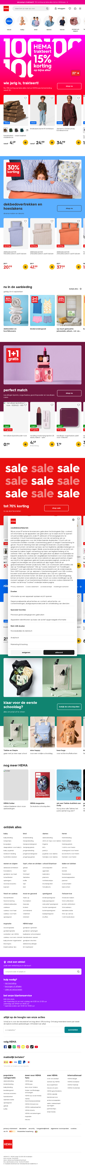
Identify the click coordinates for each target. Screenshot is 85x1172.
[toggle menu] (80, 8)
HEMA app (29, 1081)
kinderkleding (28, 838)
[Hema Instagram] (18, 1046)
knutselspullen (47, 884)
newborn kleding (10, 854)
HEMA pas (28, 1084)
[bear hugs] (69, 735)
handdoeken (8, 1096)
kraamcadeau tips (10, 947)
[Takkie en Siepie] (16, 735)
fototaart (26, 874)
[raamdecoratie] (69, 314)
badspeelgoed (47, 914)
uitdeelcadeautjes (10, 904)
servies (64, 868)
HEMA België (72, 1079)
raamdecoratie (9, 1100)
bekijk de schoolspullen (42, 690)
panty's (45, 850)
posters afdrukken (68, 904)
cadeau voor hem (10, 914)
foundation (27, 901)
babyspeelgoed (48, 901)
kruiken (25, 907)
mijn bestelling (10, 983)
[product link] (16, 110)
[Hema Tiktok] (31, 1046)
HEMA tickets (30, 1110)
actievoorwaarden (53, 1100)
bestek (64, 871)
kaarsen (6, 887)
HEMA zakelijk (52, 1094)
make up (26, 898)
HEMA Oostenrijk (74, 1088)
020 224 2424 (9, 999)
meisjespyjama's (28, 847)
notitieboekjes (47, 880)
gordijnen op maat (10, 874)
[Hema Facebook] (5, 1046)
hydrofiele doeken (10, 857)
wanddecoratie (67, 910)
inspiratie (28, 1116)
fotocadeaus (66, 907)
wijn (24, 884)
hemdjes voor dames (50, 857)
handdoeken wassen (30, 937)
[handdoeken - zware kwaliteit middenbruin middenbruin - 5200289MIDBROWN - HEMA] (6, 130)
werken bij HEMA (53, 1082)
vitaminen (26, 914)
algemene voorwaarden (60, 1128)
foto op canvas (67, 914)
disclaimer (23, 1128)
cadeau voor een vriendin (13, 937)
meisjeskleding (28, 841)
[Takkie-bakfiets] (69, 790)
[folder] (16, 790)
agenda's (45, 871)
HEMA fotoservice (31, 1104)
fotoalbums (46, 887)
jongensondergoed (30, 854)
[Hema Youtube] (36, 1046)
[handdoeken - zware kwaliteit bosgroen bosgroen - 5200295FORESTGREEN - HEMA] (11, 130)
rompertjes (7, 841)
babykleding (8, 838)
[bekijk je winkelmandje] (75, 8)
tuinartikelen (8, 877)
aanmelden (73, 1030)
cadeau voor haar (10, 910)
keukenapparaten (68, 877)
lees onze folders (31, 1087)
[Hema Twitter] (9, 1046)
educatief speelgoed (50, 904)
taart (24, 871)
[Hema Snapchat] (23, 1046)
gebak (25, 868)
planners (45, 877)
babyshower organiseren (12, 940)
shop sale (42, 491)
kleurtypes (7, 944)
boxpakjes (7, 844)
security (32, 1128)
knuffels (45, 917)
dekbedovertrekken (11, 868)
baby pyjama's (9, 850)
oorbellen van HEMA (11, 934)
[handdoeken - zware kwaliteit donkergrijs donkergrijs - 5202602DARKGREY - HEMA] (17, 130)
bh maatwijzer (28, 947)
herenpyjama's (67, 844)
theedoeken (66, 874)
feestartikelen (9, 898)
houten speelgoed (49, 907)
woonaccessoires (10, 884)
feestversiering (9, 901)
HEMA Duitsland (73, 1082)
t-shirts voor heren (68, 847)
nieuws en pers (52, 1088)
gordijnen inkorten (29, 940)
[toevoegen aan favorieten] (25, 98)
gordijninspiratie (9, 931)
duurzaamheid (52, 1085)
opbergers (7, 880)
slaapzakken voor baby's (12, 847)
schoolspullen (47, 868)
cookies (73, 1128)
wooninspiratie (9, 928)
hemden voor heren (69, 857)
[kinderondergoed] (42, 314)
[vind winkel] (78, 971)
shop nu (42, 69)
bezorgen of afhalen (13, 986)
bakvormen (66, 887)
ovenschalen (66, 884)
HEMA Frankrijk (73, 1085)
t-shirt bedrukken (68, 917)
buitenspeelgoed (48, 910)
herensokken (66, 841)
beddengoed (8, 1090)
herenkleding (66, 838)
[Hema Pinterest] (27, 1046)
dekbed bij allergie (30, 944)
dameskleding (47, 838)
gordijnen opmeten (30, 928)
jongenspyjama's (29, 857)
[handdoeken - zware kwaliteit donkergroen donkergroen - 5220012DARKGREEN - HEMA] (22, 130)
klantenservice (52, 1097)
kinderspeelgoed (48, 898)
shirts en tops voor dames (51, 841)
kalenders (46, 874)
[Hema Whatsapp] (14, 1046)
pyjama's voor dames (49, 854)
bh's (43, 847)
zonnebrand (27, 910)
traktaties (26, 877)
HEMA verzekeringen (33, 1113)
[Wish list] (69, 8)
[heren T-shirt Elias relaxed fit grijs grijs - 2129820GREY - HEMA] (6, 551)
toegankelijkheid (43, 1128)
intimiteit (26, 917)
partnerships (51, 1109)
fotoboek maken (68, 898)
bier (24, 887)
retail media (51, 1112)
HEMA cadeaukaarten (33, 1107)
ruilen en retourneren (13, 989)
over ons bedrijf (53, 1079)
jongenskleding (28, 850)
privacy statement (10, 1128)
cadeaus (7, 907)
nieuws (27, 1120)
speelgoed (8, 917)
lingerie (45, 844)
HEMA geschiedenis (54, 1091)
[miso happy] (42, 735)
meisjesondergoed (30, 844)
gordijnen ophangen (30, 931)
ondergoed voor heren (70, 850)
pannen (65, 880)
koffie (25, 880)
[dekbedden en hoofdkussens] (16, 314)
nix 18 (6, 1131)
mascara (26, 904)
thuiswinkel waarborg (25, 1131)
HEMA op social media (33, 1096)
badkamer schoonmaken (32, 934)
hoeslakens (8, 871)
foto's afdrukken (68, 901)
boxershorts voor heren (70, 854)
